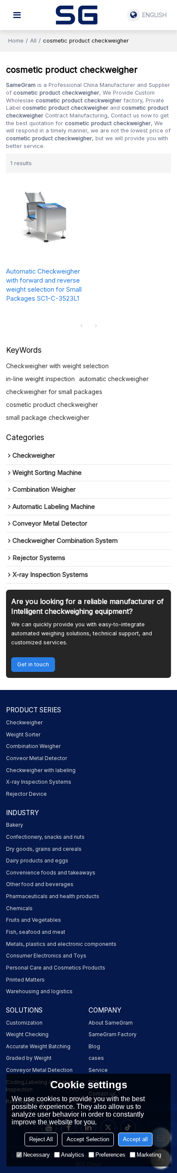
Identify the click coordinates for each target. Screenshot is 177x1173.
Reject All (41, 1139)
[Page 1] (81, 325)
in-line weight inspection (40, 378)
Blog (94, 1047)
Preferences (110, 1154)
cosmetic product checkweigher (52, 404)
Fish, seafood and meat (35, 932)
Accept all (135, 1139)
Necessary (36, 1154)
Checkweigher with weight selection (57, 365)
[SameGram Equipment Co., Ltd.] (76, 15)
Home (16, 40)
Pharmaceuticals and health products (52, 896)
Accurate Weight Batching (38, 1047)
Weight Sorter (23, 735)
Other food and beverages (39, 884)
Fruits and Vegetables (33, 920)
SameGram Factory (112, 1034)
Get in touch (33, 664)
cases (96, 1058)
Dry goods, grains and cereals (44, 849)
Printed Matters (25, 980)
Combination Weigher (33, 746)
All (33, 40)
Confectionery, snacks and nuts (45, 837)
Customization (24, 1023)
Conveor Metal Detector (36, 758)
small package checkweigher (47, 417)
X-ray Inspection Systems (38, 782)
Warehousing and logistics (39, 991)
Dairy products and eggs (37, 861)
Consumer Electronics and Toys (46, 956)
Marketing (149, 1154)
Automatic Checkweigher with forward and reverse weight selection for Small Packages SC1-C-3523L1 (44, 285)
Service (98, 1070)
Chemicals (19, 908)
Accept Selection (88, 1139)
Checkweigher (24, 723)
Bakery (14, 825)
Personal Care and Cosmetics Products (55, 968)
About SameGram (110, 1023)
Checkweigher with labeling (41, 770)
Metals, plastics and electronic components (61, 944)
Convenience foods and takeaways (50, 873)
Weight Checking (27, 1034)
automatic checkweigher (114, 378)
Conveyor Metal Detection (39, 1070)
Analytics (72, 1154)
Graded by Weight (29, 1058)
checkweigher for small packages (54, 391)
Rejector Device (26, 794)
